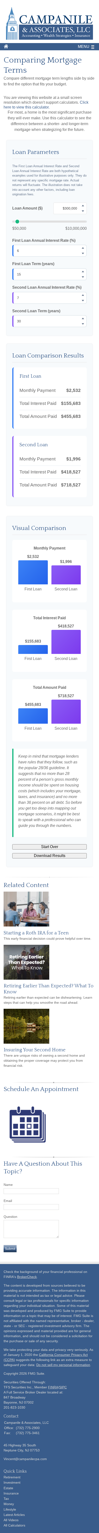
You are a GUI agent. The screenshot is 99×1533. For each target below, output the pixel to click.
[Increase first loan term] (83, 271)
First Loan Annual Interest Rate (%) (43, 240)
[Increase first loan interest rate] (83, 248)
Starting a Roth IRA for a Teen (36, 933)
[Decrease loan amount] (83, 211)
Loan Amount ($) (27, 208)
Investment (12, 1482)
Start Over (49, 847)
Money (9, 1504)
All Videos (11, 1520)
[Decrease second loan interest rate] (83, 300)
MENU (83, 47)
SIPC (63, 1387)
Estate (8, 1488)
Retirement (12, 1477)
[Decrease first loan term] (83, 277)
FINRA (53, 1387)
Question (10, 1217)
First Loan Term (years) (33, 264)
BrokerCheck (27, 1277)
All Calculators (14, 1525)
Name (8, 1185)
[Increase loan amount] (83, 205)
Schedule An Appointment (41, 1089)
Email (8, 1201)
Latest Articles (14, 1515)
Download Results (49, 856)
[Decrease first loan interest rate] (83, 253)
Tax (6, 1499)
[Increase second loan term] (83, 318)
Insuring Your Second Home (35, 1050)
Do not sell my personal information (63, 1365)
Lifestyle (10, 1509)
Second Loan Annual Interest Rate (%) (46, 287)
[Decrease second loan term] (83, 324)
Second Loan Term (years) (36, 311)
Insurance (11, 1493)
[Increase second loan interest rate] (83, 295)
